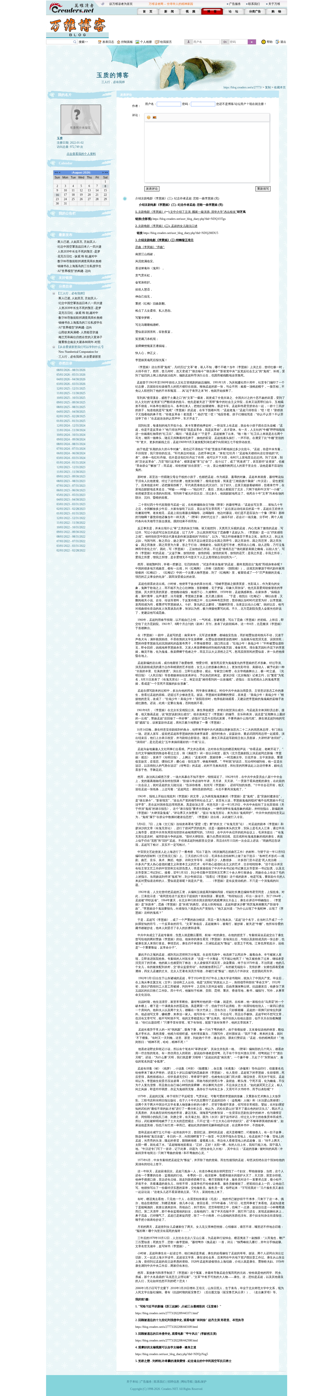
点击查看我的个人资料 (81, 154)
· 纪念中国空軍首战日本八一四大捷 (78, 246)
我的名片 (65, 95)
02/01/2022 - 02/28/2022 (71, 550)
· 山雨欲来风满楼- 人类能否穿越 (77, 332)
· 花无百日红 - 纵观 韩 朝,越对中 (76, 256)
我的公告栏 (67, 213)
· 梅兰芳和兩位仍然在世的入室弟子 (79, 337)
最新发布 (65, 235)
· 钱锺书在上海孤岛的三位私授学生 (78, 266)
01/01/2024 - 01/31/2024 (71, 462)
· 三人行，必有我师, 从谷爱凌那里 (79, 356)
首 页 (147, 11)
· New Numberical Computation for (77, 352)
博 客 (212, 11)
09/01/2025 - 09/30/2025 (71, 402)
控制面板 (127, 42)
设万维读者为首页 (121, 4)
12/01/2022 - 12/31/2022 (71, 518)
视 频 (190, 11)
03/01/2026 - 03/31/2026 (71, 384)
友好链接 (65, 277)
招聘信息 (173, 1381)
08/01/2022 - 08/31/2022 (71, 536)
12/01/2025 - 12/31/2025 (71, 388)
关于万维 (274, 4)
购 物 (276, 11)
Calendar (65, 163)
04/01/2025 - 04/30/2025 (71, 411)
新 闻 (169, 11)
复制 (268, 87)
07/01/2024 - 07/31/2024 (71, 448)
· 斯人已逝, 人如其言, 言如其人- (76, 241)
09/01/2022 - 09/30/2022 (71, 532)
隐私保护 (200, 1381)
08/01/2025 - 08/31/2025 (71, 407)
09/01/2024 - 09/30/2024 (71, 439)
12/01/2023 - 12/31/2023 (71, 467)
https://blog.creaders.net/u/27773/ (243, 87)
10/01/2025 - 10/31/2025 (71, 398)
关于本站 (132, 1381)
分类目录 (65, 286)
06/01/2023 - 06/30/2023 (71, 490)
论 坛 (233, 11)
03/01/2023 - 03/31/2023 (71, 504)
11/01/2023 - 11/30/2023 (71, 472)
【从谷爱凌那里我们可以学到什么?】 (81, 347)
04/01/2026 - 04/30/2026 (71, 379)
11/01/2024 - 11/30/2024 (71, 430)
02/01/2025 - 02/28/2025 (71, 416)
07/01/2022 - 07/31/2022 (71, 541)
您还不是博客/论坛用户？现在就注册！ (241, 104)
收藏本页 (280, 87)
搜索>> (83, 42)
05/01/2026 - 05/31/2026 (71, 374)
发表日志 (108, 42)
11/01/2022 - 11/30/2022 (71, 522)
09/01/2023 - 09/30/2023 (71, 476)
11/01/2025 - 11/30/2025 (71, 393)
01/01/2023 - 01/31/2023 (71, 513)
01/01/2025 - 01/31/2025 (71, 421)
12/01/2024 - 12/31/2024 (71, 425)
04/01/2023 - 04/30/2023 (71, 499)
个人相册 (146, 42)
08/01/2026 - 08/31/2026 (71, 370)
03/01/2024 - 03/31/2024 (71, 458)
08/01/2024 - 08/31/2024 (71, 444)
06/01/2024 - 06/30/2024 (71, 453)
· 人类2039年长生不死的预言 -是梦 (78, 251)
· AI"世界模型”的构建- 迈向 (73, 271)
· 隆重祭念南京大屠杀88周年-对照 (78, 342)
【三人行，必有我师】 (71, 293)
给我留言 (166, 42)
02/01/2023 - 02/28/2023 (71, 509)
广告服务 (235, 4)
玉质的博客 (113, 75)
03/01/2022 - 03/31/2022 (71, 546)
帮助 (270, 42)
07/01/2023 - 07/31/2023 (71, 485)
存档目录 (65, 363)
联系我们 (254, 4)
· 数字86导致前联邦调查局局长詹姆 (78, 261)
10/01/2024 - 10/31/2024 (71, 435)
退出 (283, 42)
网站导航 (187, 1381)
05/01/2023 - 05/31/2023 (71, 495)
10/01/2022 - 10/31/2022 (71, 527)
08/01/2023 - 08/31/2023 (71, 481)
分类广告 (255, 11)
